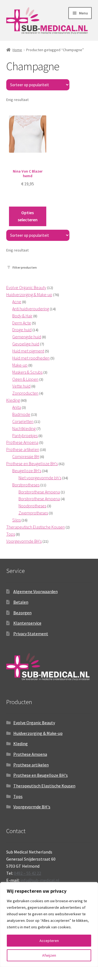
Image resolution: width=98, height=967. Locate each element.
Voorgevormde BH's (31, 806)
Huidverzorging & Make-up (38, 733)
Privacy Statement (30, 633)
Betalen (20, 602)
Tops (18, 796)
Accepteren (49, 940)
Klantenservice (27, 623)
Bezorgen (22, 612)
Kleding (20, 743)
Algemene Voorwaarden (35, 591)
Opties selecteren (28, 216)
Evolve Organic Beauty (34, 722)
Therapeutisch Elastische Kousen (44, 785)
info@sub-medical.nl (39, 880)
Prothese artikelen (31, 765)
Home (17, 49)
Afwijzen (49, 955)
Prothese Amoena (30, 754)
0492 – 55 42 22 (27, 873)
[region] (49, 924)
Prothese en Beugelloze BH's (40, 775)
